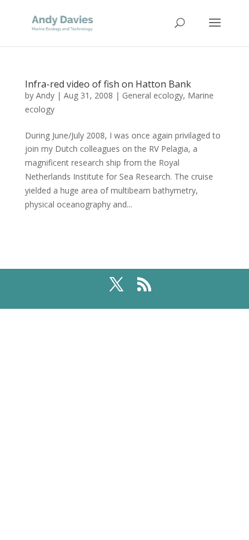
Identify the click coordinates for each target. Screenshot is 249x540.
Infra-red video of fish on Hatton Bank (108, 84)
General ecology (152, 95)
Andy (45, 95)
